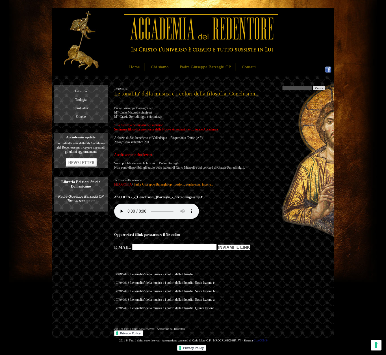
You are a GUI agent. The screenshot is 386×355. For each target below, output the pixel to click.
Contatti (249, 67)
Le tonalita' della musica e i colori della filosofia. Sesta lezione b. (173, 291)
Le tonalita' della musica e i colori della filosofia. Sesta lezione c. (172, 283)
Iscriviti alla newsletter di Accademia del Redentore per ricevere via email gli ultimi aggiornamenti (81, 147)
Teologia (80, 100)
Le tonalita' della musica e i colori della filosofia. (162, 274)
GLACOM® (260, 340)
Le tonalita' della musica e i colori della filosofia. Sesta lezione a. (172, 300)
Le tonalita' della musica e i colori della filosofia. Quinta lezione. (172, 308)
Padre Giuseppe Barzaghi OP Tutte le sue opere (81, 199)
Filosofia (81, 91)
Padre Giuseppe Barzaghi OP (205, 67)
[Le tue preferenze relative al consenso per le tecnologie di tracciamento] (376, 345)
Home (134, 67)
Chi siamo (160, 67)
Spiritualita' (80, 108)
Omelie (81, 117)
